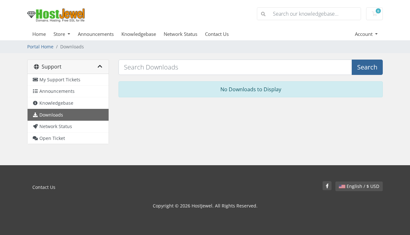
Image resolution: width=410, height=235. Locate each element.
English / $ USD (362, 186)
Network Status (180, 34)
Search (367, 67)
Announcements (96, 34)
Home (39, 34)
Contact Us (217, 34)
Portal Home (40, 47)
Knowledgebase (138, 34)
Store (59, 34)
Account (364, 34)
